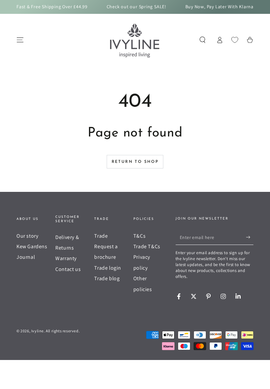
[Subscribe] (250, 237)
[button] (202, 40)
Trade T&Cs (146, 246)
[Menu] (20, 40)
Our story (27, 235)
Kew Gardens (31, 246)
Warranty (66, 258)
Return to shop (135, 162)
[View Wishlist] (234, 40)
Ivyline (37, 330)
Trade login (107, 267)
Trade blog (107, 278)
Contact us (68, 269)
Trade (101, 235)
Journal (25, 257)
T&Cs (139, 235)
